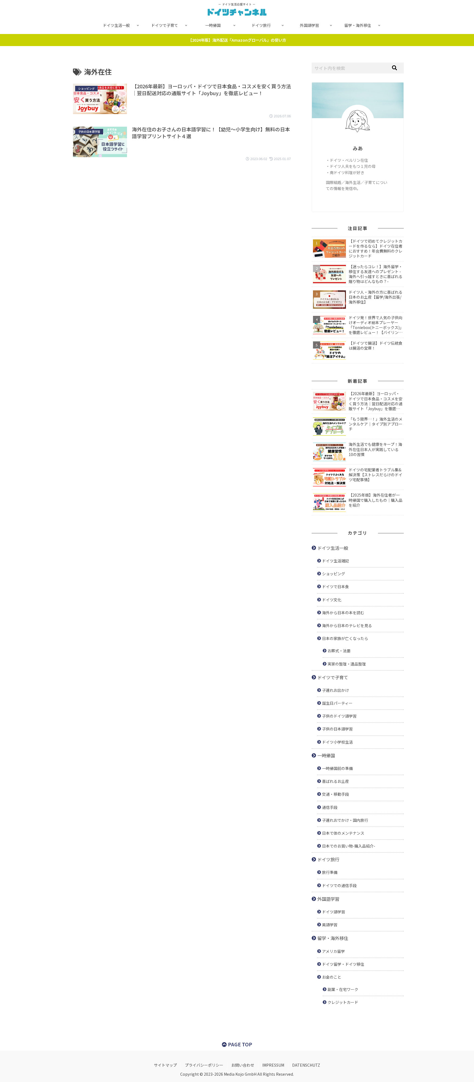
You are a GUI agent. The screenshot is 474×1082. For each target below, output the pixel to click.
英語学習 (329, 924)
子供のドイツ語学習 (339, 716)
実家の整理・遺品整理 (347, 664)
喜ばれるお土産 (335, 781)
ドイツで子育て (332, 677)
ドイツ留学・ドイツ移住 (343, 964)
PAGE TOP (239, 1044)
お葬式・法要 (339, 650)
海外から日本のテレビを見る (347, 625)
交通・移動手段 (335, 794)
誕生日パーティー (337, 703)
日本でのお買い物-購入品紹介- (348, 846)
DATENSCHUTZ (306, 1065)
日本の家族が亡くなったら (345, 638)
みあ (358, 148)
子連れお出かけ (335, 690)
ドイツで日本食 (335, 586)
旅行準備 (329, 872)
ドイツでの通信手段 (339, 885)
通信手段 (329, 807)
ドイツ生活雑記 (335, 560)
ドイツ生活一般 (332, 548)
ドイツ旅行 (328, 859)
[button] (394, 68)
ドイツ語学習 (333, 911)
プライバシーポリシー (204, 1065)
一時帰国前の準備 (337, 768)
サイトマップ (165, 1065)
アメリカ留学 (333, 951)
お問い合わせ (242, 1065)
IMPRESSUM (273, 1065)
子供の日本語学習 (337, 729)
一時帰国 (326, 755)
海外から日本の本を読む (343, 612)
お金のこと (331, 977)
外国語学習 (328, 899)
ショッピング (333, 573)
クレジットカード (343, 1002)
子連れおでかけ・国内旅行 (345, 820)
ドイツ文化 (331, 599)
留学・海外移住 (332, 938)
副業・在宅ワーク (343, 989)
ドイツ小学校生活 (337, 742)
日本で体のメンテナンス (343, 833)
